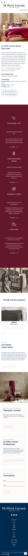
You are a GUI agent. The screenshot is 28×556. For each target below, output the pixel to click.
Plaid (14, 525)
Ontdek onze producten (9, 366)
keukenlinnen (17, 67)
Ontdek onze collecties (9, 91)
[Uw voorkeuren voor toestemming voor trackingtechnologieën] (25, 553)
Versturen (7, 491)
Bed (14, 524)
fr (22, 10)
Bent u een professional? (9, 94)
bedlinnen (11, 67)
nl (21, 10)
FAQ (14, 546)
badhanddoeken (5, 67)
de (26, 10)
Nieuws (14, 544)
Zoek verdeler (8, 426)
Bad (14, 522)
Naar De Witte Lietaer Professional (14, 460)
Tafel (14, 527)
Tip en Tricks (14, 542)
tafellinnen (4, 68)
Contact (14, 537)
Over (14, 535)
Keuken (14, 529)
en (24, 10)
